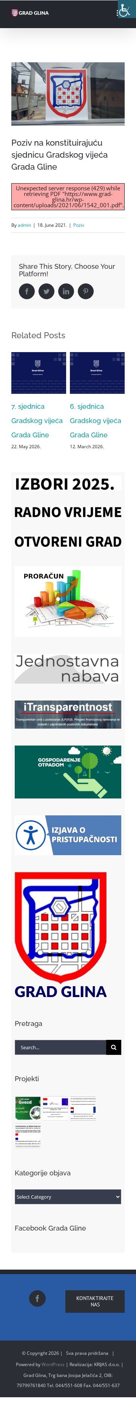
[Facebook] (37, 1298)
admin (24, 225)
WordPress (53, 1364)
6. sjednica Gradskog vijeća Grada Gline (74, 420)
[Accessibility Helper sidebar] (127, 9)
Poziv (78, 225)
